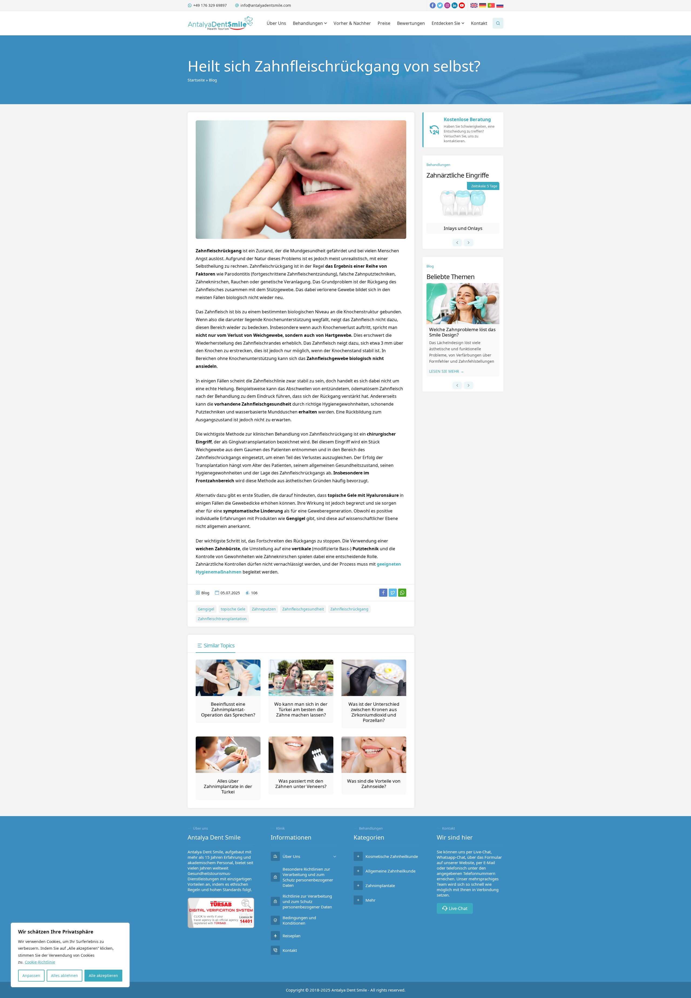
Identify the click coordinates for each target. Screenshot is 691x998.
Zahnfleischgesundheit (303, 609)
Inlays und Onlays (463, 228)
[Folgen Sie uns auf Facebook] (433, 5)
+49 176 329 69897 (210, 5)
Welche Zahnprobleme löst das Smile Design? (462, 332)
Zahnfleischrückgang (349, 609)
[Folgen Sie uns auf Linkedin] (455, 5)
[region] (70, 955)
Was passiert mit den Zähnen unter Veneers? (300, 783)
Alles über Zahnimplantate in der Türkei (228, 786)
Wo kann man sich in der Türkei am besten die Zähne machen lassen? (300, 709)
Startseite (196, 80)
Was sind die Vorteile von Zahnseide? (374, 783)
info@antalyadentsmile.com (266, 5)
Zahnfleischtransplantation (222, 618)
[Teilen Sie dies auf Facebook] (383, 593)
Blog (213, 80)
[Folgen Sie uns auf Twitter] (440, 5)
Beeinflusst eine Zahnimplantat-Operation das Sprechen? (228, 709)
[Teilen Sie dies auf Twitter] (393, 593)
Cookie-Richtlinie (40, 962)
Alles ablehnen (64, 975)
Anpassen (31, 975)
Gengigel (206, 609)
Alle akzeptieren (103, 975)
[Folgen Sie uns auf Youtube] (462, 5)
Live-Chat (458, 908)
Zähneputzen (264, 609)
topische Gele (233, 609)
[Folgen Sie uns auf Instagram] (447, 5)
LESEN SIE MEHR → (446, 371)
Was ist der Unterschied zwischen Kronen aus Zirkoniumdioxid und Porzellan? (373, 712)
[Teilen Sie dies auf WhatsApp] (402, 593)
